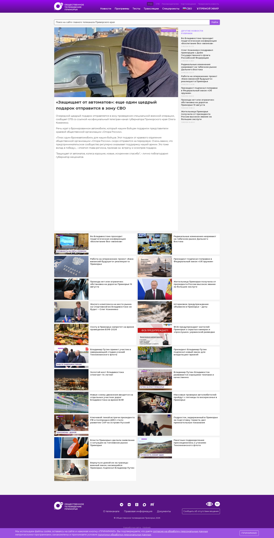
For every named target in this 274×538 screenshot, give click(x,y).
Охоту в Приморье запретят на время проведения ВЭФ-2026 (112, 328)
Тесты (136, 8)
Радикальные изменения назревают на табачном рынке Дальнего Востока (199, 67)
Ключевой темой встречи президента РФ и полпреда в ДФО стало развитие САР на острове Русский (112, 420)
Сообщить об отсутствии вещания (201, 511)
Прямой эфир (209, 8)
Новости (105, 8)
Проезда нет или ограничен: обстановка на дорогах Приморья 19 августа (197, 102)
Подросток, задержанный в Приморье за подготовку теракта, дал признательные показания (196, 420)
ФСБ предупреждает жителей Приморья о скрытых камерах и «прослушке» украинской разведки (194, 329)
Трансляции (151, 8)
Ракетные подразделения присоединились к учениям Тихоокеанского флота (190, 443)
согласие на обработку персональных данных (180, 531)
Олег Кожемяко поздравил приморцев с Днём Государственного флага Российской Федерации (197, 54)
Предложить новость (208, 4)
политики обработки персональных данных (124, 534)
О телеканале (111, 511)
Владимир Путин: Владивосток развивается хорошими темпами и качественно (194, 375)
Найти (214, 22)
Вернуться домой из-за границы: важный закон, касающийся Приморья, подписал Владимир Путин (112, 465)
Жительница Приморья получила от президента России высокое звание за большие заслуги (196, 115)
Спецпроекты (170, 8)
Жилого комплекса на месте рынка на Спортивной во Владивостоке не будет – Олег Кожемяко (111, 307)
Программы (122, 8)
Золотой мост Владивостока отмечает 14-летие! (107, 373)
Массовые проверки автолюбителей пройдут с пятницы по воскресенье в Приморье (195, 397)
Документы (164, 511)
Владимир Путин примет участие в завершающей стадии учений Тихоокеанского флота (110, 352)
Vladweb (146, 527)
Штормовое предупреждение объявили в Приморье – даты (191, 305)
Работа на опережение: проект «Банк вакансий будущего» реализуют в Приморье (199, 79)
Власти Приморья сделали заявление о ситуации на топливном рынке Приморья (112, 443)
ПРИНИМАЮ (249, 533)
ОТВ (158, 4)
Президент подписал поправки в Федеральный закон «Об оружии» (199, 90)
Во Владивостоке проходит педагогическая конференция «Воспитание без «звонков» (199, 41)
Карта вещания (188, 4)
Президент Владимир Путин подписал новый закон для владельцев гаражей (190, 352)
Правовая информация (138, 511)
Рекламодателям (170, 4)
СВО (189, 8)
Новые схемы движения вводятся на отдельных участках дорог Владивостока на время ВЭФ (111, 397)
